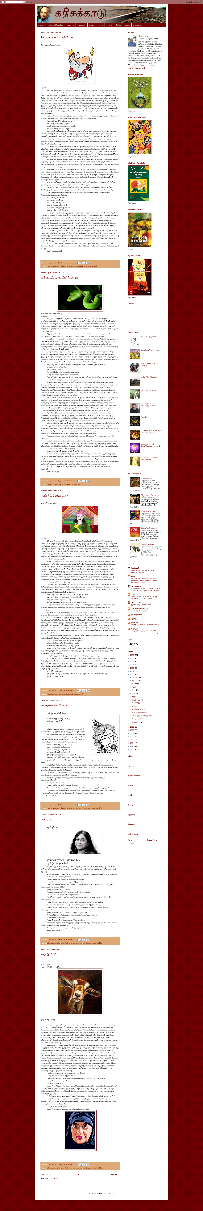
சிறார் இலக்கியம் (81, 266)
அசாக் (133, 576)
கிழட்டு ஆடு (48, 954)
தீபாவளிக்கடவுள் (146, 478)
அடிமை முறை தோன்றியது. (150, 495)
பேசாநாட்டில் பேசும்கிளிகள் (57, 37)
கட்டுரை (41, 25)
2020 (132, 730)
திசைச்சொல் (135, 568)
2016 (132, 668)
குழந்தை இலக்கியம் (55, 25)
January (135, 677)
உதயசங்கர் (72, 266)
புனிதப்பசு (47, 819)
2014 (132, 662)
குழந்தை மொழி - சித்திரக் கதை (141, 604)
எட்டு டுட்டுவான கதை (54, 495)
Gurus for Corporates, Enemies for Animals (145, 625)
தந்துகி (133, 594)
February (135, 680)
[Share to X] (83, 263)
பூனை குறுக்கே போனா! (149, 390)
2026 (132, 749)
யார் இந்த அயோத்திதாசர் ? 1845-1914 (143, 631)
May (134, 690)
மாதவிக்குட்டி (87, 808)
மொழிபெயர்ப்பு (97, 808)
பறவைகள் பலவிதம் (147, 544)
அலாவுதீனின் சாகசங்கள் (149, 528)
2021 (132, 733)
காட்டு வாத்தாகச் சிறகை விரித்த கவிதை (149, 458)
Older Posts (114, 1175)
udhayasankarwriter (53, 266)
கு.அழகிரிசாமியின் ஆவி (149, 377)
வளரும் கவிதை (136, 586)
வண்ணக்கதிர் (92, 266)
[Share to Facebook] (86, 263)
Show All (159, 634)
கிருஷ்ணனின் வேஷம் (54, 705)
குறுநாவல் (137, 25)
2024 (132, 743)
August (135, 697)
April (134, 687)
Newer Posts (46, 1175)
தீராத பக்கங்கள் (136, 602)
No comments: (69, 263)
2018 (132, 674)
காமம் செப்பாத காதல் (148, 511)
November (136, 723)
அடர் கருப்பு (134, 629)
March (134, 684)
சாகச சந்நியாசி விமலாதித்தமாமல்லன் (148, 405)
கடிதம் (127, 25)
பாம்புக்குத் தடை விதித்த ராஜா (60, 277)
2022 (132, 737)
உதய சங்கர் (144, 36)
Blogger (111, 1193)
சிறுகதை (70, 25)
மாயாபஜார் (77, 484)
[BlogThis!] (81, 263)
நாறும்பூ (133, 619)
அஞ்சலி (109, 25)
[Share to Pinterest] (88, 263)
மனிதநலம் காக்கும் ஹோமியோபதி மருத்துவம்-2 (150, 445)
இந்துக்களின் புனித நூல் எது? (151, 350)
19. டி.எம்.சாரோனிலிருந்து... (140, 609)
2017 (132, 671)
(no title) (144, 417)
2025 (132, 746)
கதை (101, 25)
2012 (132, 655)
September (136, 700)
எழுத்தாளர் (81, 25)
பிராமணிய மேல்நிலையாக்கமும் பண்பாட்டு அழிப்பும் (151, 431)
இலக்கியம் (64, 266)
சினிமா (118, 25)
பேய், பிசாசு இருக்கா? (148, 337)
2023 (132, 740)
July (134, 693)
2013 (132, 658)
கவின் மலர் (134, 623)
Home (80, 1175)
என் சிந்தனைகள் (136, 615)
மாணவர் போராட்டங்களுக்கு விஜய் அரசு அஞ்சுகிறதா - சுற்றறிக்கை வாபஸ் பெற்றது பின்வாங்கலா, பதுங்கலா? (144, 580)
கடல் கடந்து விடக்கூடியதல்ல (139, 611)
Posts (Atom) (55, 1179)
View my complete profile (137, 68)
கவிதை (92, 25)
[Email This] (78, 263)
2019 (132, 727)
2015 (132, 665)
